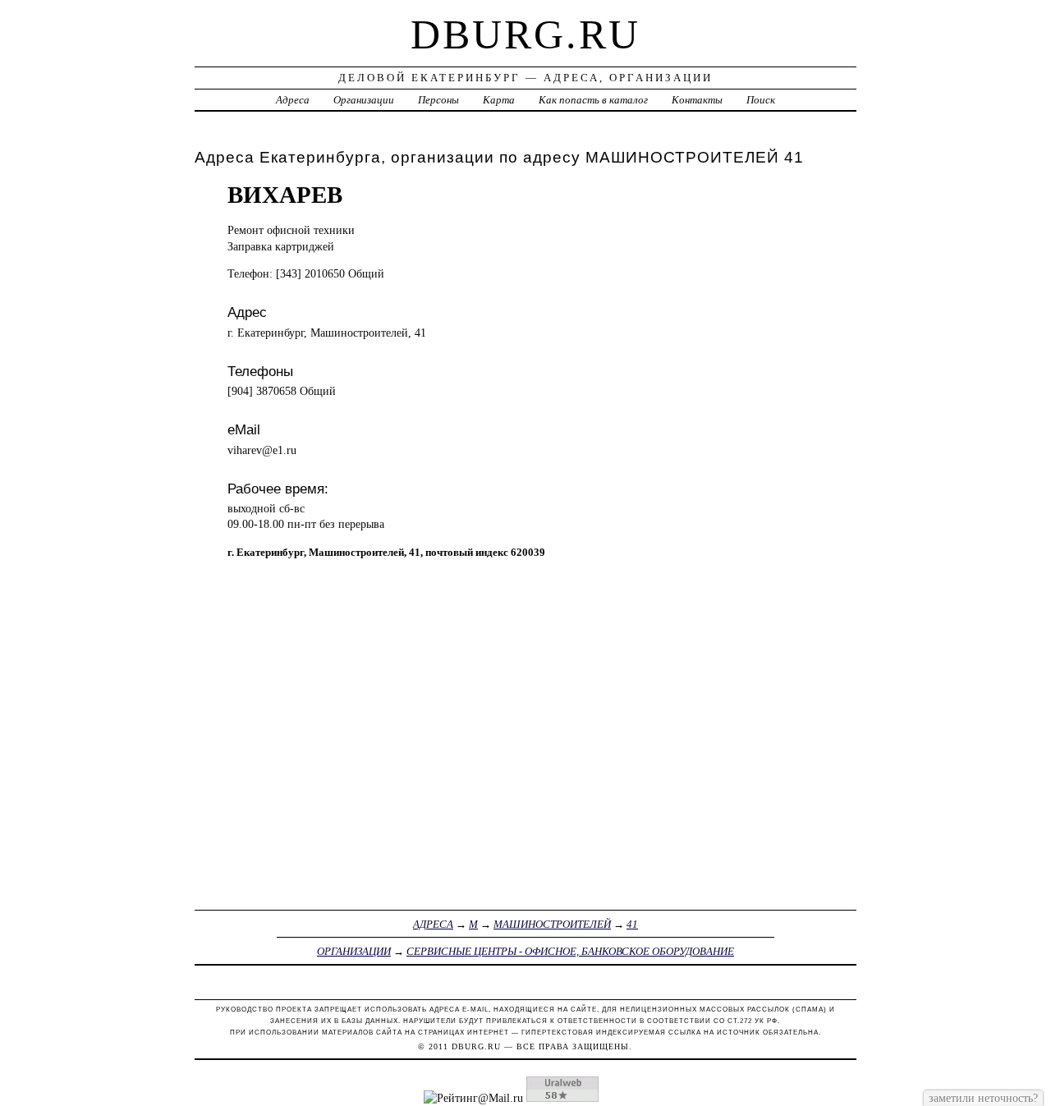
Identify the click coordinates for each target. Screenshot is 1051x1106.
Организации (363, 100)
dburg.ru (525, 34)
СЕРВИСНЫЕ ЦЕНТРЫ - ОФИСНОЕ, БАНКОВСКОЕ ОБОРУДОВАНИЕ (570, 951)
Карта (499, 100)
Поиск (760, 100)
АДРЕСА (433, 924)
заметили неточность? (983, 1097)
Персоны (438, 100)
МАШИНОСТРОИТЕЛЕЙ (552, 924)
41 (632, 924)
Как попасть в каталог (593, 100)
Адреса (293, 100)
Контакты (697, 100)
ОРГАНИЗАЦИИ (354, 951)
